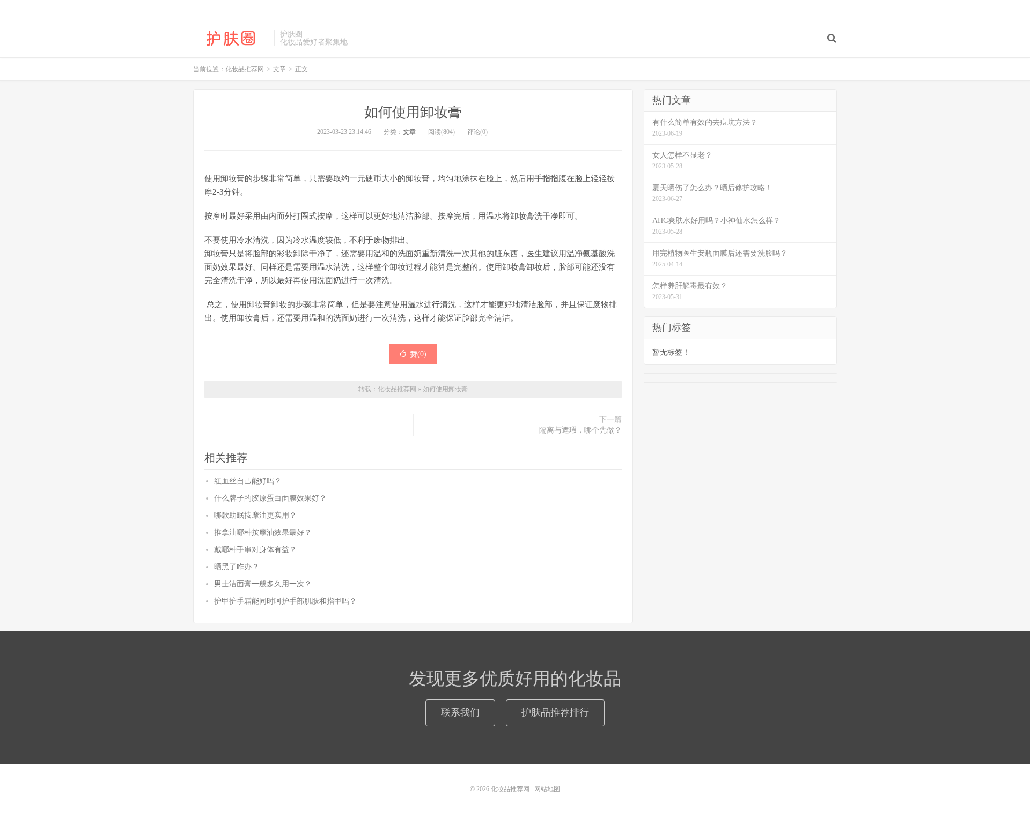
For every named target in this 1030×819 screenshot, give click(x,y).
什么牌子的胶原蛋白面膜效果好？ (270, 498)
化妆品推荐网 (230, 38)
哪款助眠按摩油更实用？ (255, 515)
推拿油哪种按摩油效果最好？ (263, 532)
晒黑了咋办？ (236, 567)
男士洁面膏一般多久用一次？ (263, 584)
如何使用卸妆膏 (413, 112)
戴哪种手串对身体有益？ (255, 550)
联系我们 (460, 712)
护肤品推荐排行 (555, 712)
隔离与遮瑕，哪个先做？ (580, 430)
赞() (418, 354)
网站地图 (547, 789)
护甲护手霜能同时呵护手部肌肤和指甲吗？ (285, 601)
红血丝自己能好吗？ (248, 481)
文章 (409, 132)
